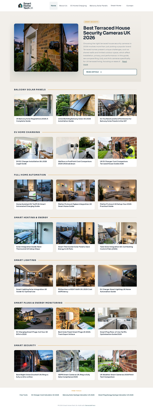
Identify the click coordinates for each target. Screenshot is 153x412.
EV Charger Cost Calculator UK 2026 (45, 395)
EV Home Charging (78, 6)
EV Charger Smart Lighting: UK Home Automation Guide (115, 290)
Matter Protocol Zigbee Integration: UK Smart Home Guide (75, 205)
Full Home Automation (30, 175)
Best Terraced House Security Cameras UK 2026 (106, 32)
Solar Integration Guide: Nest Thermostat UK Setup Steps (28, 248)
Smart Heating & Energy (31, 217)
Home (53, 6)
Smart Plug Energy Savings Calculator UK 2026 (115, 395)
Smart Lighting (25, 260)
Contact (129, 6)
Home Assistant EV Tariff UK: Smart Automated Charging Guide (31, 205)
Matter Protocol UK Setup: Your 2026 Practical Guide (115, 205)
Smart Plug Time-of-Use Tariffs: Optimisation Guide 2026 (113, 333)
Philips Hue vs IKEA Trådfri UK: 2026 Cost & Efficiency (75, 290)
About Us (63, 6)
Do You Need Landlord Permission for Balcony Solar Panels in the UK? (115, 120)
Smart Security (91, 22)
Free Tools (23, 395)
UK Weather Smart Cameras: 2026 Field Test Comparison (116, 376)
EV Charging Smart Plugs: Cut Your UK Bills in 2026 (32, 333)
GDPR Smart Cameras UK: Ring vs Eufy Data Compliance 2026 (74, 376)
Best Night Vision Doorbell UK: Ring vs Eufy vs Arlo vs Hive (32, 376)
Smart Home (116, 6)
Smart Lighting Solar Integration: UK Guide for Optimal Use (31, 290)
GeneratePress (90, 405)
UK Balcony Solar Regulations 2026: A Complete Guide (32, 120)
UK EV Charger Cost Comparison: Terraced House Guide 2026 (114, 162)
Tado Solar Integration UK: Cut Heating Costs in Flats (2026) (116, 248)
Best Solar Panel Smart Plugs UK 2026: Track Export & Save (74, 333)
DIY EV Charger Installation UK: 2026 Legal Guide (31, 162)
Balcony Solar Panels (99, 6)
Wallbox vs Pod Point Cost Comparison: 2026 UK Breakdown (75, 162)
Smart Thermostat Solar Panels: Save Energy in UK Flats (74, 248)
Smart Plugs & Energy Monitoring (38, 303)
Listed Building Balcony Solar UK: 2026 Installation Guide (74, 120)
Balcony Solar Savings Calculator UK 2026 (78, 395)
